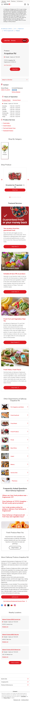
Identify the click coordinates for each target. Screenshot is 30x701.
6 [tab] (17, 197)
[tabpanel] (15, 180)
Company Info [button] (4, 682)
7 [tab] (18, 197)
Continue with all (24, 699)
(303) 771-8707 (5, 90)
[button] (25, 4)
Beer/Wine (17, 448)
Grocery (4, 1)
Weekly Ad (5, 627)
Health (8, 1)
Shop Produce (19, 342)
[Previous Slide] (2, 179)
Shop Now (15, 69)
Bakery (17, 464)
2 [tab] (11, 197)
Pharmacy (13, 1)
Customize (23, 696)
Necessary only (17, 699)
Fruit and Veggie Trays (9, 128)
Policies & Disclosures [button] (7, 685)
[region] (15, 696)
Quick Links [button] (4, 679)
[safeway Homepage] (7, 4)
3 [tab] (12, 197)
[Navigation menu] (2, 4)
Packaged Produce (8, 130)
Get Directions (7, 65)
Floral (17, 439)
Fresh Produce (7, 125)
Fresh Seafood (17, 415)
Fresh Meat (17, 423)
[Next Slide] (28, 179)
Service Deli (17, 472)
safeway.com (20, 597)
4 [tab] (14, 197)
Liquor (17, 456)
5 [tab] (15, 197)
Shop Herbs (19, 387)
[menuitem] (6, 40)
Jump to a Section (7, 80)
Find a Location (16, 662)
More (24, 40)
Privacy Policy (7, 698)
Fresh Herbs (6, 123)
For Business (20, 1)
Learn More (19, 292)
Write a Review (16, 92)
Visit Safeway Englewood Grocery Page (15, 601)
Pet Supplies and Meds (17, 407)
